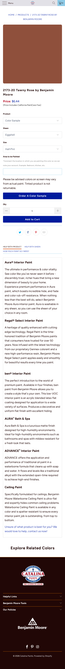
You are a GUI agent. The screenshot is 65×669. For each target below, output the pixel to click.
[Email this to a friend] (44, 232)
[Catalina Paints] (32, 3)
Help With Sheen (32, 247)
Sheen (5, 128)
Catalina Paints (26, 656)
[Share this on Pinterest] (36, 232)
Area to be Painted (31, 160)
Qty (4, 204)
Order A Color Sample (32, 195)
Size (5, 142)
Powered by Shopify (43, 656)
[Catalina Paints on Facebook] (27, 647)
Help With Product (12, 247)
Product (6, 114)
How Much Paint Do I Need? (16, 251)
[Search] (54, 3)
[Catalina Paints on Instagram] (37, 647)
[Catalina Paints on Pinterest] (32, 647)
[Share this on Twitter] (20, 232)
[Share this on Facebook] (28, 232)
